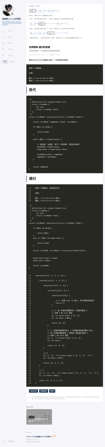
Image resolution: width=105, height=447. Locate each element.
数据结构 (43, 391)
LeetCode (33, 391)
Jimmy (38, 441)
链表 (52, 391)
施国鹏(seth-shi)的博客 (11, 19)
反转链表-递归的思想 (39, 47)
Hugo (27, 441)
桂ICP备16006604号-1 (32, 439)
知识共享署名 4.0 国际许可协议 (49, 397)
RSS (52, 436)
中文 (4, 62)
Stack (35, 441)
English (12, 61)
